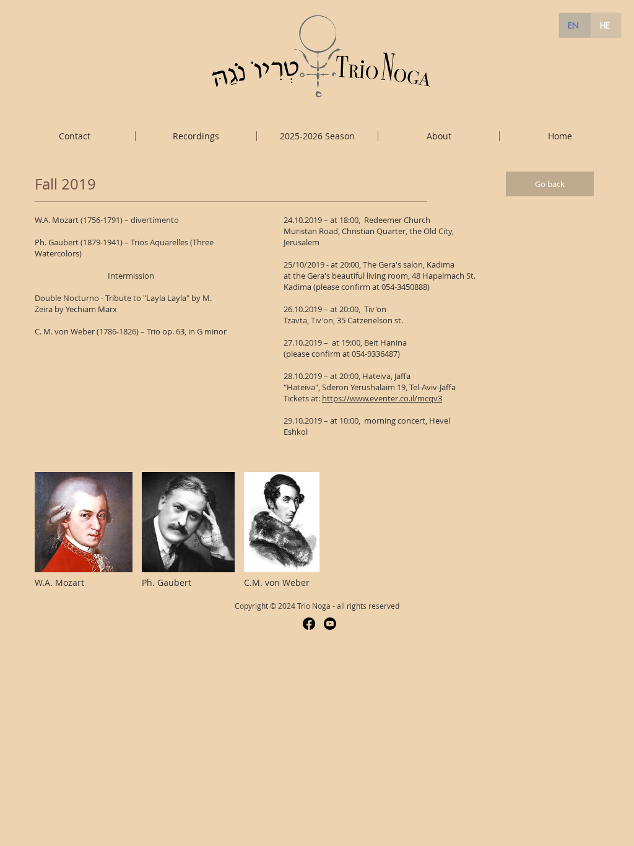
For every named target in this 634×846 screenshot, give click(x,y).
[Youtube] (330, 623)
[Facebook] (309, 623)
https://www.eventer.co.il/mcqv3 (382, 398)
